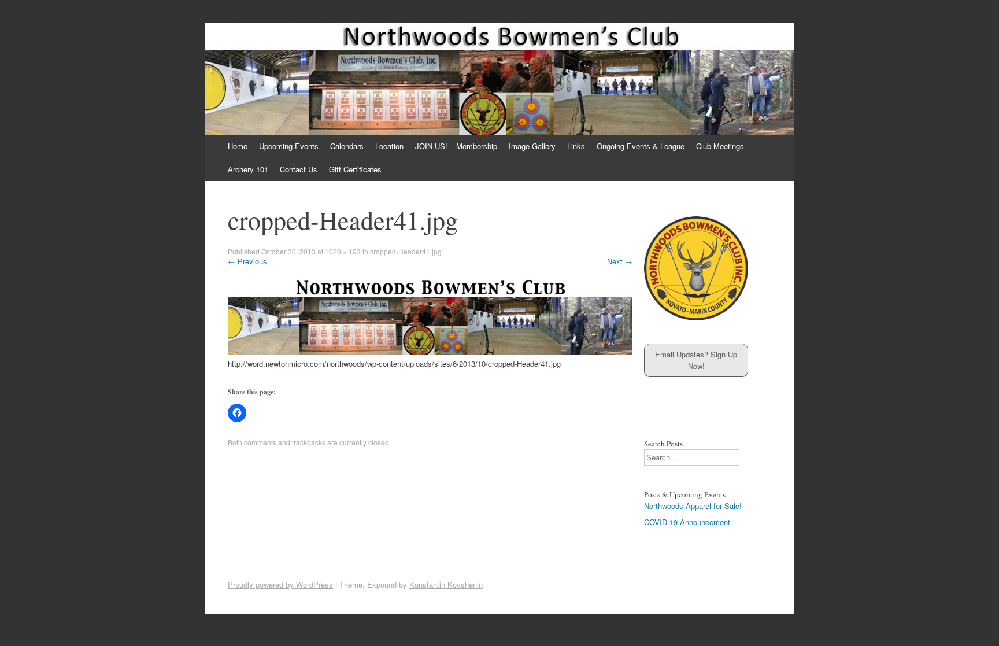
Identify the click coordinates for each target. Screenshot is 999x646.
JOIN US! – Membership (456, 146)
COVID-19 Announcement (687, 521)
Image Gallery (532, 146)
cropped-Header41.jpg (406, 251)
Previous (247, 261)
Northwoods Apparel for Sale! (693, 505)
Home (237, 146)
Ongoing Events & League (640, 146)
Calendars (347, 146)
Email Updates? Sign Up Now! (696, 360)
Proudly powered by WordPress (280, 584)
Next (619, 261)
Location (389, 146)
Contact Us (298, 169)
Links (576, 146)
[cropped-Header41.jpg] (430, 351)
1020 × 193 (343, 251)
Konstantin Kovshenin (446, 584)
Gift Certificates (355, 169)
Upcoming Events (289, 146)
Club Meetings (720, 146)
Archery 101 (248, 169)
